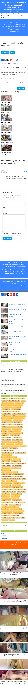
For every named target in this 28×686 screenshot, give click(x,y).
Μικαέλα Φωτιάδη (18, 476)
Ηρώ (24, 446)
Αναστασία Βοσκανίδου (18, 418)
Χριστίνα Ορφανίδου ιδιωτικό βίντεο (17, 354)
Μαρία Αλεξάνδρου (20, 463)
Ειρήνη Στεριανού (15, 435)
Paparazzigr (4, 363)
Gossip (17, 15)
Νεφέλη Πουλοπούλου (19, 483)
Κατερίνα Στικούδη (20, 452)
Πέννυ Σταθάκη (16, 485)
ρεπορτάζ (4, 519)
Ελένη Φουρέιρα (17, 437)
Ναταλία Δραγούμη (7, 483)
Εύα (3, 444)
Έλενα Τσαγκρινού (17, 405)
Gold (2, 17)
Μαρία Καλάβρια (6, 465)
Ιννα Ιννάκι (5, 448)
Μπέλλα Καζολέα (6, 478)
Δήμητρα (4, 431)
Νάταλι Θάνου (16, 478)
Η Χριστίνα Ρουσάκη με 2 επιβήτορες (7, 153)
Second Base (21, 398)
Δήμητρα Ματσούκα (7, 433)
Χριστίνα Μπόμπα (6, 511)
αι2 (13, 517)
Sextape (12, 52)
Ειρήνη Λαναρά (18, 433)
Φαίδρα (16, 506)
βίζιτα (18, 517)
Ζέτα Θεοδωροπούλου (15, 446)
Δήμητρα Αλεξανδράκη (14, 431)
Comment (5, 213)
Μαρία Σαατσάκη (6, 470)
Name (4, 201)
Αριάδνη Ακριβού (18, 420)
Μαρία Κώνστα (6, 467)
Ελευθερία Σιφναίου (7, 441)
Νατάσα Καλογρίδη (11, 480)
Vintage (24, 14)
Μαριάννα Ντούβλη (7, 474)
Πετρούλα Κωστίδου (17, 487)
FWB (13, 15)
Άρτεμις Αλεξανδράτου (7, 402)
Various (3, 15)
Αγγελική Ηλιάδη (6, 413)
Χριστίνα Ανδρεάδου (16, 509)
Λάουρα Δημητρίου (6, 459)
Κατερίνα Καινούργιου (7, 450)
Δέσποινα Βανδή (17, 428)
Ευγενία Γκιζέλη (18, 441)
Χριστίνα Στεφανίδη (18, 513)
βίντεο (23, 517)
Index (2, 533)
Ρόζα (19, 491)
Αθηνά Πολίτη (21, 413)
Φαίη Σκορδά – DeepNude (15, 331)
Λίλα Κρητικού (17, 459)
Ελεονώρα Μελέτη (17, 439)
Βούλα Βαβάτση (18, 426)
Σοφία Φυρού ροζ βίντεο (15, 314)
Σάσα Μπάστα (5, 493)
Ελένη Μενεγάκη (6, 437)
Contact (8, 14)
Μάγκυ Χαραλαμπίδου (7, 463)
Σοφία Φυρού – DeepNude (15, 342)
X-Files (19, 14)
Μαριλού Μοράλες (6, 476)
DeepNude (4, 398)
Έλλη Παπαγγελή (16, 409)
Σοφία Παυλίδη (15, 496)
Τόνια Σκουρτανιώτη (7, 506)
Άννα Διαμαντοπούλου (14, 400)
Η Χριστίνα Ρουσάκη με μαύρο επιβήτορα (6, 103)
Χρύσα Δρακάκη (6, 515)
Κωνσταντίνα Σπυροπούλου (9, 457)
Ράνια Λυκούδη (22, 489)
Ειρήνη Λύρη (5, 435)
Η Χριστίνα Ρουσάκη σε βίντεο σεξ (6, 133)
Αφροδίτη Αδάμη (17, 422)
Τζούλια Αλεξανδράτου (15, 504)
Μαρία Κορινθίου (17, 465)
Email (4, 207)
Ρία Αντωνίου (5, 491)
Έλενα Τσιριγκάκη (6, 407)
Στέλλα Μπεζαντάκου (7, 502)
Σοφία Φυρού (14, 498)
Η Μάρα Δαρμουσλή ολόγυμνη (16, 326)
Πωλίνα (4, 489)
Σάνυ (24, 491)
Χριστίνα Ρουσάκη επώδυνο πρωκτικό (5, 113)
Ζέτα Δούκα (5, 446)
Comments (3, 535)
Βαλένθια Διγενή (18, 424)
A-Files (13, 14)
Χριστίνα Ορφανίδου (18, 511)
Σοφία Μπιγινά (5, 496)
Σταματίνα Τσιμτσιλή (20, 502)
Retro (22, 15)
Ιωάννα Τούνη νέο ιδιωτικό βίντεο (17, 304)
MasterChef (12, 398)
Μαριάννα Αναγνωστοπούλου (9, 472)
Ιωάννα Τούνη (13, 448)
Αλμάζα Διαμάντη (6, 418)
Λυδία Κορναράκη (16, 461)
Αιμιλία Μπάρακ (6, 415)
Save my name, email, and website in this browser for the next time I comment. (12, 234)
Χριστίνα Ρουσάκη (5, 52)
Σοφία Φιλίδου (5, 498)
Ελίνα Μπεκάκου (6, 439)
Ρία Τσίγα (13, 491)
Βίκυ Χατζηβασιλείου (7, 424)
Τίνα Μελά (4, 504)
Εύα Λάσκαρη (10, 444)
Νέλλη (23, 478)
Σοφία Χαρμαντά (6, 500)
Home (2, 14)
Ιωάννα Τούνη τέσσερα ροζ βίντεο (17, 309)
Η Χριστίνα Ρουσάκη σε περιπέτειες (6, 123)
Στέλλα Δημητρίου (17, 500)
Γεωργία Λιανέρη (6, 428)
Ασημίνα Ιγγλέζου (6, 422)
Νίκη (3, 480)
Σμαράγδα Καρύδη (16, 493)
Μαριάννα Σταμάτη (18, 474)
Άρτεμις (23, 400)
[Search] (25, 525)
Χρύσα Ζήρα (16, 515)
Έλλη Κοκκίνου (6, 409)
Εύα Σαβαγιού (19, 444)
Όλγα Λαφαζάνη (15, 411)
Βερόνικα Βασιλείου (7, 426)
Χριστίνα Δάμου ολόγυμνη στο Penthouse (7, 143)
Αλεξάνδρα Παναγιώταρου (18, 415)
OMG (8, 15)
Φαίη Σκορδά (5, 509)
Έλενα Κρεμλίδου (6, 405)
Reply (25, 171)
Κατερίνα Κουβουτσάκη (8, 452)
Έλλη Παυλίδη (5, 411)
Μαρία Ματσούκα (16, 467)
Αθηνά (14, 413)
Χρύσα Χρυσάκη (6, 517)
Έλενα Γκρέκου (19, 402)
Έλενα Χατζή (16, 407)
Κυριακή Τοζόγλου (6, 454)
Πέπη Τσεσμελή (6, 487)
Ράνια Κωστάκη (12, 489)
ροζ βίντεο (11, 519)
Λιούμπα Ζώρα (6, 461)
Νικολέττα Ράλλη (6, 485)
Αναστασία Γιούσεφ (7, 420)
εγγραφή (7, 70)
